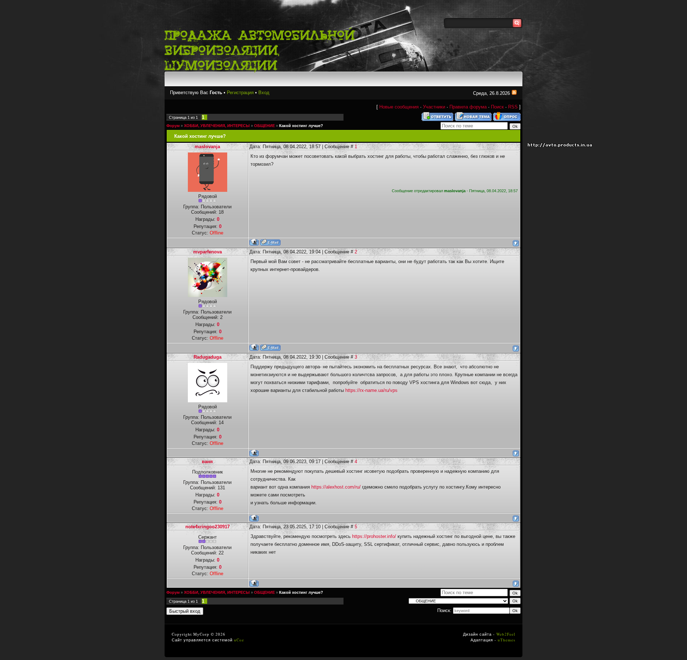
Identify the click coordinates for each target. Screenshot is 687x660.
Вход (263, 92)
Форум (173, 125)
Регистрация (240, 92)
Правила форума (468, 107)
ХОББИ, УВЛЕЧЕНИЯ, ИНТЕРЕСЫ (217, 125)
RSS (513, 107)
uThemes (506, 639)
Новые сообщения (399, 107)
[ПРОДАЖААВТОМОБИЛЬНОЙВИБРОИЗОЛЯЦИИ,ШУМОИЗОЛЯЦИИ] (263, 49)
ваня (207, 461)
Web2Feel (505, 634)
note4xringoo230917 (207, 526)
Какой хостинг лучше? (301, 125)
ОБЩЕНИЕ (264, 125)
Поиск (497, 107)
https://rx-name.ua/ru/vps (371, 390)
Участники (434, 107)
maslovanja (207, 146)
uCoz (239, 639)
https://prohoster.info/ (374, 536)
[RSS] (514, 93)
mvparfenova (207, 251)
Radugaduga (207, 357)
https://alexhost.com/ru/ (336, 487)
